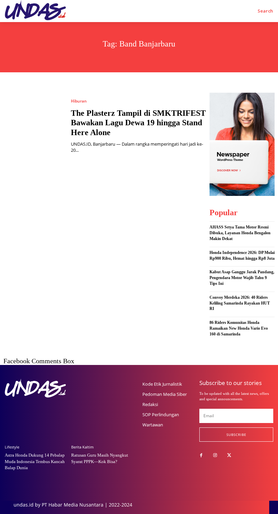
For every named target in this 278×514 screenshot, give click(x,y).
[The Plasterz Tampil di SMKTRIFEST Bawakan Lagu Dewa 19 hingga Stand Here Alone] (33, 126)
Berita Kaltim (82, 447)
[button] (265, 11)
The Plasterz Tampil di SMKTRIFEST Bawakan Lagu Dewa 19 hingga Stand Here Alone (138, 123)
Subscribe (236, 434)
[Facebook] (201, 455)
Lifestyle (12, 447)
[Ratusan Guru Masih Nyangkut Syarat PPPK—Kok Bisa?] (102, 416)
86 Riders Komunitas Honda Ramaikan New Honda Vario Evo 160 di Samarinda (239, 328)
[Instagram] (215, 455)
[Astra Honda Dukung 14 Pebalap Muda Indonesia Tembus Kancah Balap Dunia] (36, 416)
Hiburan (79, 101)
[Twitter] (229, 455)
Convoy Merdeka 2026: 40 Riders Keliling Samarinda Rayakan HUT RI (240, 303)
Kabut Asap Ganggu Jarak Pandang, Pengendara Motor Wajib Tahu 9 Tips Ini (242, 278)
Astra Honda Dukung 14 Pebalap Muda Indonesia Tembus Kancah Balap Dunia (35, 461)
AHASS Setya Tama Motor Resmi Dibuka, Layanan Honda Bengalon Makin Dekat (240, 233)
